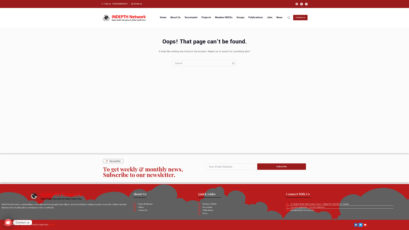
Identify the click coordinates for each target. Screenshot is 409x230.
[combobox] (201, 63)
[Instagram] (306, 4)
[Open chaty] (8, 222)
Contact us (300, 17)
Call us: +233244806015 (115, 3)
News (279, 17)
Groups (240, 17)
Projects (206, 17)
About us (175, 17)
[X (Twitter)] (301, 4)
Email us (138, 3)
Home (163, 17)
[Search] (289, 17)
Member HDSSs (223, 17)
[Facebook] (297, 4)
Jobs (269, 17)
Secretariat (191, 17)
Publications (255, 17)
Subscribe (281, 166)
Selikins (52, 224)
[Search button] (233, 63)
